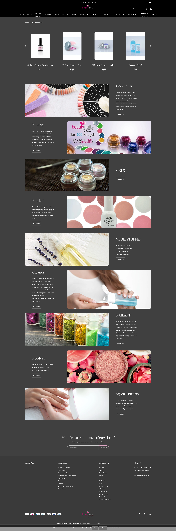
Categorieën (104, 463)
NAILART (96, 15)
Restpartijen (133, 15)
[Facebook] (139, 514)
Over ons (60, 483)
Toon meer (120, 115)
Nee (103, 527)
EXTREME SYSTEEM (144, 14)
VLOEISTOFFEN (85, 15)
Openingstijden (62, 470)
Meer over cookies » (115, 527)
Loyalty (154, 15)
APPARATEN (107, 15)
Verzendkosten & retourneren (67, 475)
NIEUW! (21, 15)
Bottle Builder (38, 14)
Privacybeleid (62, 489)
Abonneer (104, 448)
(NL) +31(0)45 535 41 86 (144, 467)
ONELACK (65, 15)
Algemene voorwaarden (65, 486)
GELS (57, 15)
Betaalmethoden (63, 473)
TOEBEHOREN (119, 15)
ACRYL (74, 15)
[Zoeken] (146, 8)
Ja (94, 527)
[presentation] (25, 46)
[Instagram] (144, 514)
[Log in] (141, 8)
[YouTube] (150, 514)
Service (135, 9)
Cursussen (61, 481)
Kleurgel (48, 15)
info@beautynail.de (143, 475)
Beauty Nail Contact (64, 467)
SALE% (29, 15)
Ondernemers (62, 478)
